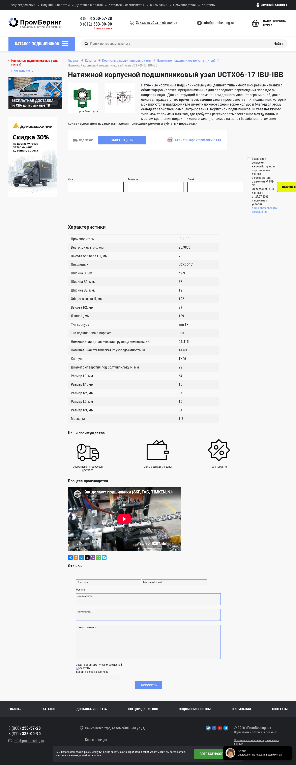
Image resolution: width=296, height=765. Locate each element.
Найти (278, 43)
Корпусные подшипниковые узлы (126, 60)
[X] (87, 557)
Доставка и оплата (89, 5)
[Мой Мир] (81, 557)
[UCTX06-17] (83, 98)
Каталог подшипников (37, 43)
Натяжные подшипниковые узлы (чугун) (34, 62)
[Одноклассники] (75, 557)
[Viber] (92, 557)
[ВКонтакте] (70, 557)
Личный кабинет (274, 5)
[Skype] (104, 557)
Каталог (90, 60)
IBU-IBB (184, 239)
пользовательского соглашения (264, 210)
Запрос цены (122, 140)
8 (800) (96, 18)
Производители (184, 5)
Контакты (209, 5)
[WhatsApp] (98, 557)
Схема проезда (103, 28)
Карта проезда (96, 740)
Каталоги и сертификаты (126, 5)
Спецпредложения (21, 5)
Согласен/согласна (217, 754)
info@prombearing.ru (218, 23)
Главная (73, 60)
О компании (158, 5)
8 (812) (96, 24)
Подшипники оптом (55, 5)
